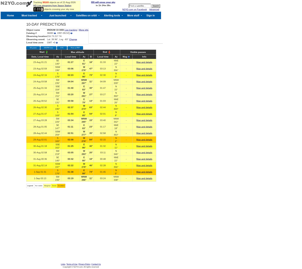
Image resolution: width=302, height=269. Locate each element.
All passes (33, 48)
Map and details (144, 62)
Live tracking (70, 30)
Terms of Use (72, 264)
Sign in (150, 15)
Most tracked (29, 15)
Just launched (57, 15)
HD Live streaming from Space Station (52, 5)
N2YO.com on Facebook (134, 9)
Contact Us (96, 264)
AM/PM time (48, 48)
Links (63, 264)
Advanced (154, 9)
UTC (62, 48)
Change (73, 39)
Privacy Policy (84, 264)
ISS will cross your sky (103, 2)
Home (10, 15)
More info (83, 30)
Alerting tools (112, 15)
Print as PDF (75, 48)
